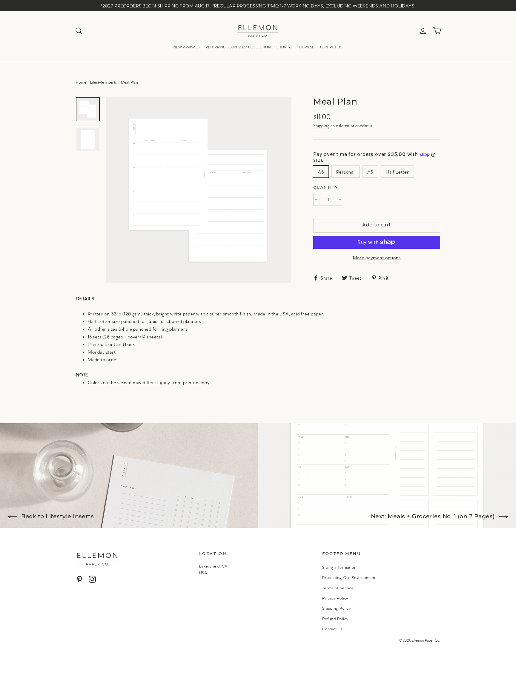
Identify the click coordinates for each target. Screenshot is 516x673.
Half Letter (397, 171)
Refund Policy (335, 618)
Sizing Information (339, 567)
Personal (345, 171)
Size (318, 160)
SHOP (282, 47)
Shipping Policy (336, 607)
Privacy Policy (335, 597)
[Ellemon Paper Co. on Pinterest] (79, 579)
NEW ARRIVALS (186, 47)
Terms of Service (338, 587)
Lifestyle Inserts (103, 82)
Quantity (325, 187)
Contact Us (332, 628)
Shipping (321, 125)
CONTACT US (331, 47)
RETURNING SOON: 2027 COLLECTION (238, 47)
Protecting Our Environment (349, 577)
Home (81, 82)
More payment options (377, 257)
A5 (370, 171)
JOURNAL (306, 47)
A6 (321, 171)
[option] (198, 190)
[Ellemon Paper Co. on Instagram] (92, 579)
